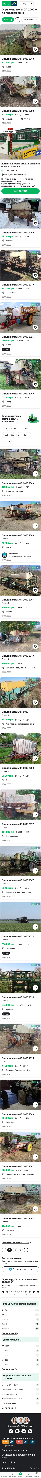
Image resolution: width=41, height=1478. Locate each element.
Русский (33, 1468)
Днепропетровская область (20, 1389)
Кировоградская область (20, 1399)
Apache (20, 1319)
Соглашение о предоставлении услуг (19, 1456)
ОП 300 (20, 1360)
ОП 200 (20, 1351)
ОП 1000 (20, 1346)
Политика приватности (14, 1450)
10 (38, 1294)
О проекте (7, 1445)
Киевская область (20, 1394)
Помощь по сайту (21, 1426)
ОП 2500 (20, 1355)
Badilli (20, 1324)
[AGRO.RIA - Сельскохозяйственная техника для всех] (10, 3)
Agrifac (20, 1310)
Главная (4, 1476)
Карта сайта (8, 1462)
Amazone (20, 1315)
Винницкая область (20, 1385)
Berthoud (20, 1329)
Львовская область (20, 1403)
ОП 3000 (20, 1365)
